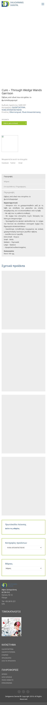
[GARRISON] (10, 143)
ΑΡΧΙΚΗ (4, 674)
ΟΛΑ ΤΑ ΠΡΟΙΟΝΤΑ (9, 661)
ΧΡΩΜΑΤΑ (5, 120)
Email (20, 163)
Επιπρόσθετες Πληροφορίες (15, 186)
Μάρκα (6, 181)
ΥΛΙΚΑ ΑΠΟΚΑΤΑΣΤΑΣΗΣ (12, 110)
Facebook (5, 163)
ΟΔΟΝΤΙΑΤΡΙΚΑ (18, 107)
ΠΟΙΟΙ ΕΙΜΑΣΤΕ (7, 680)
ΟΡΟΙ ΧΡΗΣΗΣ (7, 677)
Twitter (12, 163)
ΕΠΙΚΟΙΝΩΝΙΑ (7, 683)
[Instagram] (23, 691)
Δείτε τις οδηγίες (12, 528)
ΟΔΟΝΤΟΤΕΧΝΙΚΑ (8, 652)
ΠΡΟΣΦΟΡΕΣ (6, 658)
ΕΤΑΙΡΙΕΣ (5, 655)
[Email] (28, 691)
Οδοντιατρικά (15, 112)
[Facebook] (19, 691)
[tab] (23, 176)
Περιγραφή (8, 176)
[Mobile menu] (43, 4)
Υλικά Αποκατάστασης (31, 112)
